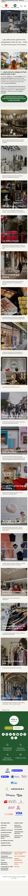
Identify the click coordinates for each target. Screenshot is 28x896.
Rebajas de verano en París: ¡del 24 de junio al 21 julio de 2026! (13, 627)
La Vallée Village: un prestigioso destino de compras (13, 451)
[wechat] (21, 734)
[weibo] (12, 738)
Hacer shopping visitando (11, 698)
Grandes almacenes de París (12, 135)
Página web (9, 728)
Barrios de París (5, 843)
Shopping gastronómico (10, 312)
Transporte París (6, 845)
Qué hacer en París (6, 710)
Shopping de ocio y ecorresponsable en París (11, 521)
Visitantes (17, 728)
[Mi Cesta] (21, 6)
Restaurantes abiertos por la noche (5, 836)
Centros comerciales (9, 347)
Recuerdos (6, 382)
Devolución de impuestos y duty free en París (13, 592)
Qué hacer (4, 825)
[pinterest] (17, 734)
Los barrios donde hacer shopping (11, 275)
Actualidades (18, 829)
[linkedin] (10, 734)
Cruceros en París (6, 832)
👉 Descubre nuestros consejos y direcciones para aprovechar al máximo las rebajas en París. (14, 98)
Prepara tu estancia (7, 830)
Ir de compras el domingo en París (12, 662)
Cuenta (3, 860)
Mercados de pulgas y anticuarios (14, 206)
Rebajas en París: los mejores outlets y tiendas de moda (12, 416)
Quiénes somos (18, 823)
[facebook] (3, 734)
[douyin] (24, 734)
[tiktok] (14, 734)
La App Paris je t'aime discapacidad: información (7, 868)
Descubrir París (5, 823)
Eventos (3, 827)
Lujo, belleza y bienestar (10, 241)
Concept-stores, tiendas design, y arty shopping (14, 487)
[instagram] (6, 734)
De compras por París (7, 840)
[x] (15, 738)
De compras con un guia (10, 171)
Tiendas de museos (9, 558)
